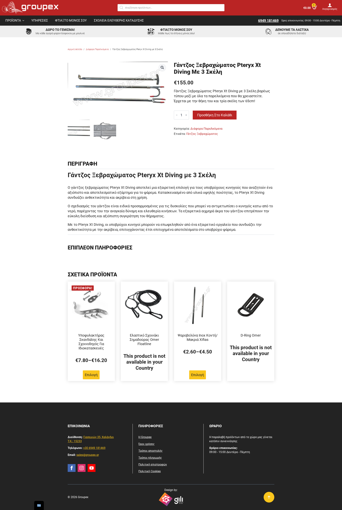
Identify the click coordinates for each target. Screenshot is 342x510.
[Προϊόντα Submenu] (24, 20)
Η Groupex (145, 437)
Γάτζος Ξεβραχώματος (202, 134)
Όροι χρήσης (146, 444)
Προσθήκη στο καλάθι (214, 115)
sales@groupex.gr (87, 455)
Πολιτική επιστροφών (152, 464)
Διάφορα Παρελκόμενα (97, 49)
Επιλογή (91, 375)
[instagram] (82, 468)
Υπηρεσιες (39, 20)
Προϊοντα (13, 20)
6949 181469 (268, 20)
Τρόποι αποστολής (150, 450)
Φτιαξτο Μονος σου (71, 20)
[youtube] (91, 468)
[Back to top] (269, 497)
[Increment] (186, 115)
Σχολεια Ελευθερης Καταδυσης (119, 20)
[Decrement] (177, 115)
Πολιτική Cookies (149, 471)
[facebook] (72, 468)
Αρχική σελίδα (75, 49)
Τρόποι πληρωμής (150, 457)
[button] (162, 67)
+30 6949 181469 (94, 448)
